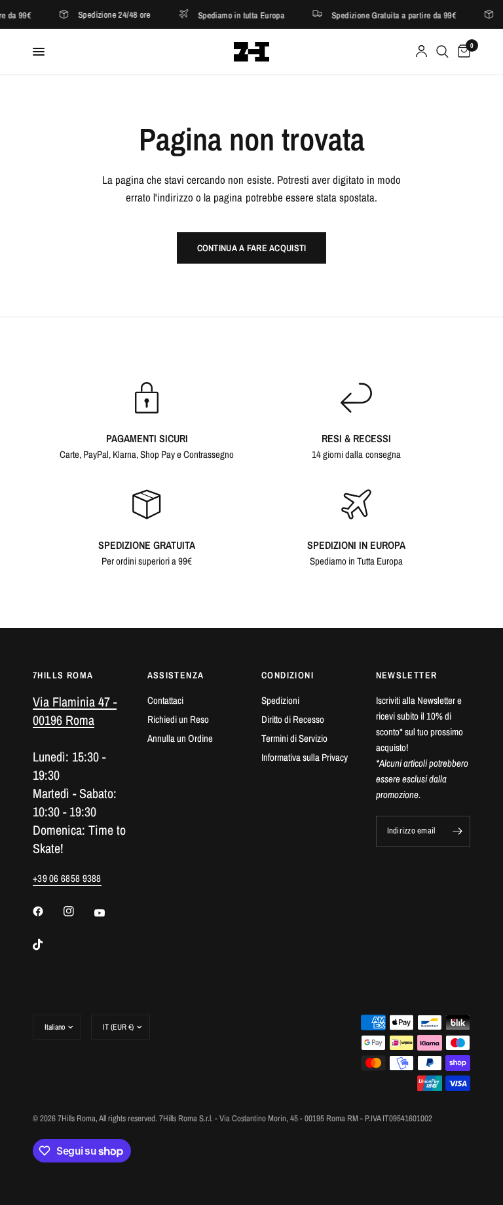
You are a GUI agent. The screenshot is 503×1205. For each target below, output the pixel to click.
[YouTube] (108, 912)
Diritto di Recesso (292, 719)
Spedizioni (280, 700)
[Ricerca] (442, 52)
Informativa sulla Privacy (304, 757)
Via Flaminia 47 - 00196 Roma (75, 711)
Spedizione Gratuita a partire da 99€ (376, 15)
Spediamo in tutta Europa (222, 15)
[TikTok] (47, 944)
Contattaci (165, 700)
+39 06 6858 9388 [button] (67, 878)
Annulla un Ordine (180, 738)
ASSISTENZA (175, 675)
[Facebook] (47, 911)
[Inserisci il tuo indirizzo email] (457, 831)
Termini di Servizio (294, 738)
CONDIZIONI (287, 675)
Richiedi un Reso (178, 719)
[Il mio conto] (421, 52)
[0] (461, 52)
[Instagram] (78, 911)
